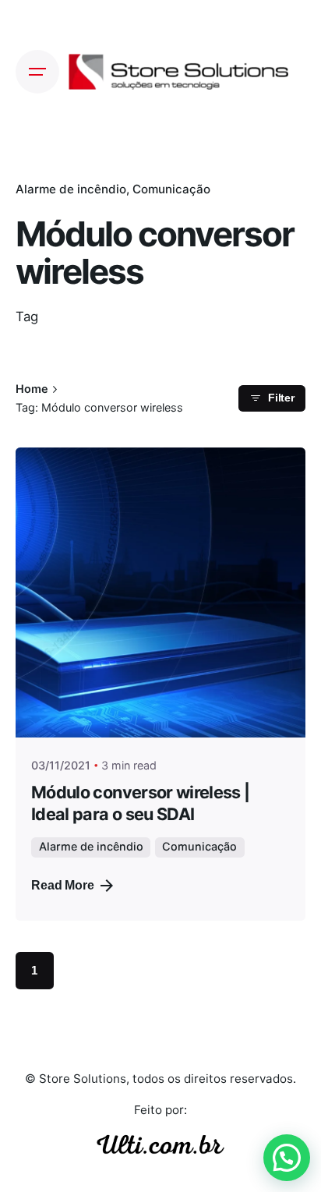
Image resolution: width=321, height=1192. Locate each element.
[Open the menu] (37, 72)
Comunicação (171, 189)
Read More (62, 885)
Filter (281, 398)
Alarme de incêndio (71, 189)
